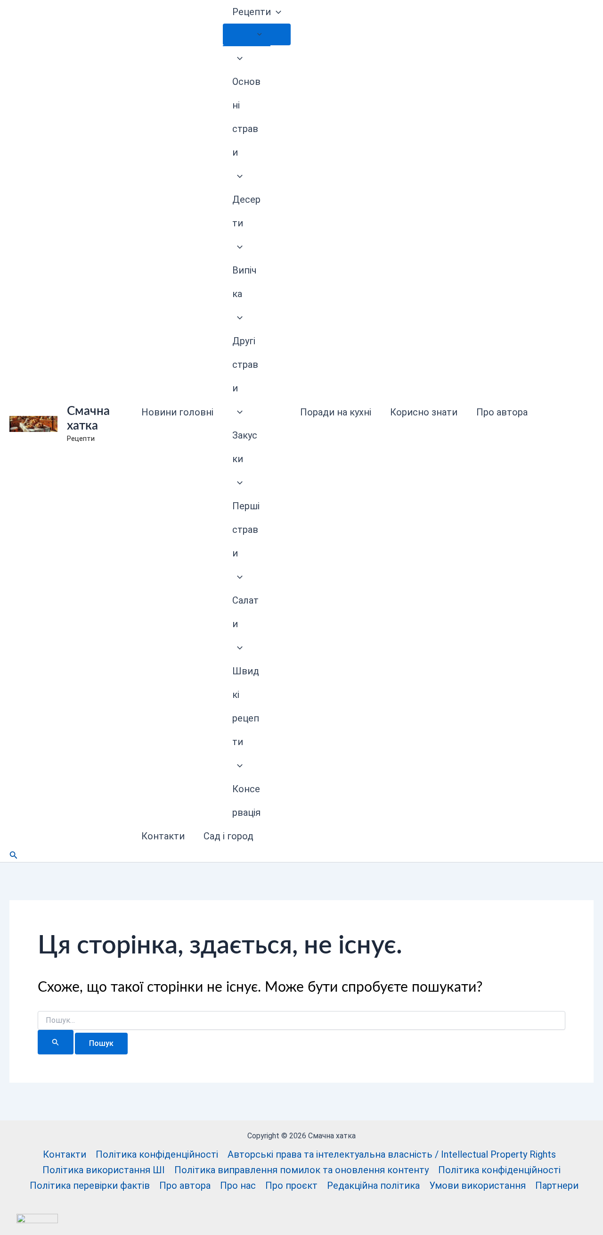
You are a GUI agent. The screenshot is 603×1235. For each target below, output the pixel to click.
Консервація (246, 800)
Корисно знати (423, 412)
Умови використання (477, 1185)
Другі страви (245, 364)
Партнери (557, 1185)
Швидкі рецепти (245, 706)
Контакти (163, 836)
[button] (276, 12)
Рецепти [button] (251, 11)
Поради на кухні (335, 412)
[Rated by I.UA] (37, 1217)
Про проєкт (291, 1185)
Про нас (238, 1185)
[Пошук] (55, 1042)
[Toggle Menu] (257, 34)
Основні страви (246, 117)
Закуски (244, 447)
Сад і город (228, 836)
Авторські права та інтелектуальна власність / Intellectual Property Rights (392, 1154)
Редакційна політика (373, 1185)
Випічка (244, 282)
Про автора (502, 412)
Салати (245, 612)
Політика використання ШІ (103, 1170)
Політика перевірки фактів (90, 1185)
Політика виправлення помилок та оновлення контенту (301, 1170)
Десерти (246, 211)
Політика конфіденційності (157, 1154)
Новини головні (177, 412)
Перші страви (246, 529)
